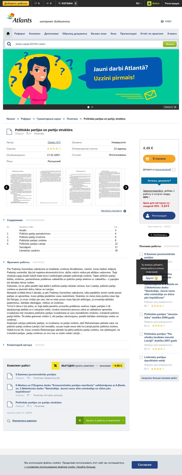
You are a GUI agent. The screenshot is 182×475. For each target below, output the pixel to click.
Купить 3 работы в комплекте (103, 420)
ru (137, 3)
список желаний (163, 169)
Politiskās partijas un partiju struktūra (104, 119)
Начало (11, 119)
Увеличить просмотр (111, 211)
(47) (54, 142)
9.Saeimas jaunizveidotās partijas (36, 374)
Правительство (52, 378)
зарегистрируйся (153, 190)
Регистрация (172, 3)
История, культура (53, 395)
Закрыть (168, 107)
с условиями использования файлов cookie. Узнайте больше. (60, 466)
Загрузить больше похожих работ (159, 378)
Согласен (144, 464)
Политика (39, 133)
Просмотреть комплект (24, 421)
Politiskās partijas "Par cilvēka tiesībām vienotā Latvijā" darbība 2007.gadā (160, 337)
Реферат (19, 133)
